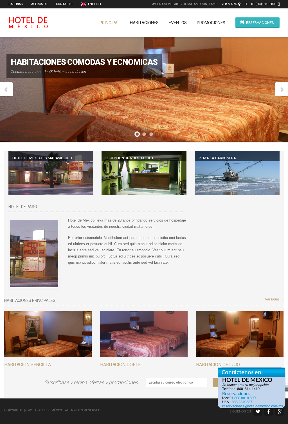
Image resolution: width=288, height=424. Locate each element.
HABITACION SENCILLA (27, 364)
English (94, 4)
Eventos (178, 22)
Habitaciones (144, 22)
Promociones (211, 22)
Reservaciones (260, 22)
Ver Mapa (229, 4)
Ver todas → (274, 299)
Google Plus (279, 411)
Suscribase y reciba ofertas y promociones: (92, 382)
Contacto (64, 4)
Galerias (15, 4)
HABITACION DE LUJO (218, 364)
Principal (110, 22)
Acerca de (39, 4)
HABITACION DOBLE (120, 364)
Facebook (268, 411)
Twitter (257, 411)
